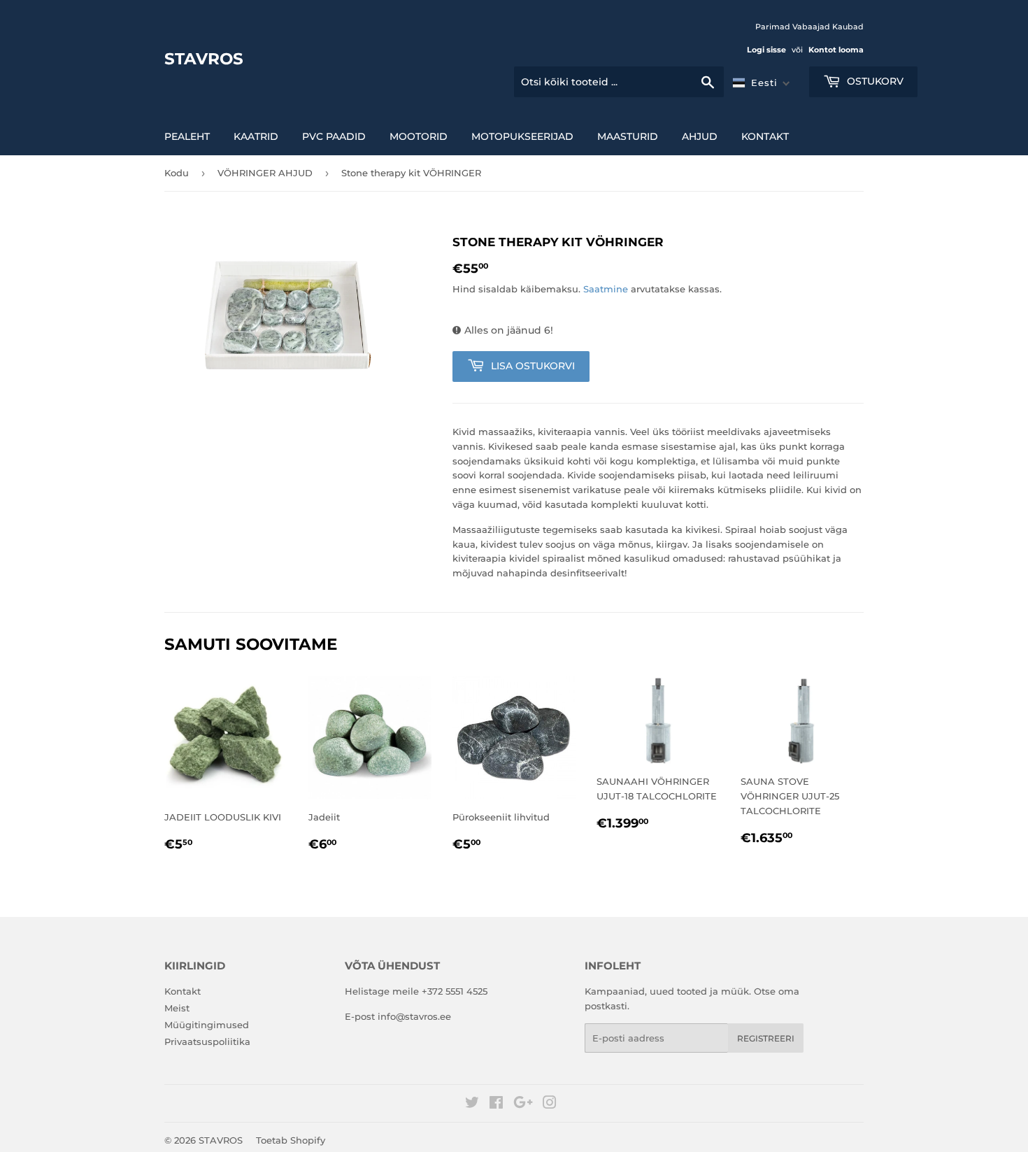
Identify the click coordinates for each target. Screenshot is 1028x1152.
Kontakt (765, 136)
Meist (177, 1008)
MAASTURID (627, 136)
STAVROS (203, 59)
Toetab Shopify (290, 1140)
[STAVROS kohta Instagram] (550, 1104)
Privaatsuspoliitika (207, 1041)
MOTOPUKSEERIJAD (522, 136)
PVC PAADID (334, 136)
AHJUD (700, 136)
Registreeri (765, 1038)
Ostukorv (874, 81)
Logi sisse (766, 50)
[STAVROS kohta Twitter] (472, 1104)
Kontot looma (836, 50)
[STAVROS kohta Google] (523, 1104)
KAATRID (256, 136)
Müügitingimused (206, 1024)
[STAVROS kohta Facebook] (496, 1104)
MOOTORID (419, 136)
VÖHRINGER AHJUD (265, 172)
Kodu (176, 172)
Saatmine (605, 288)
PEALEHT (187, 136)
